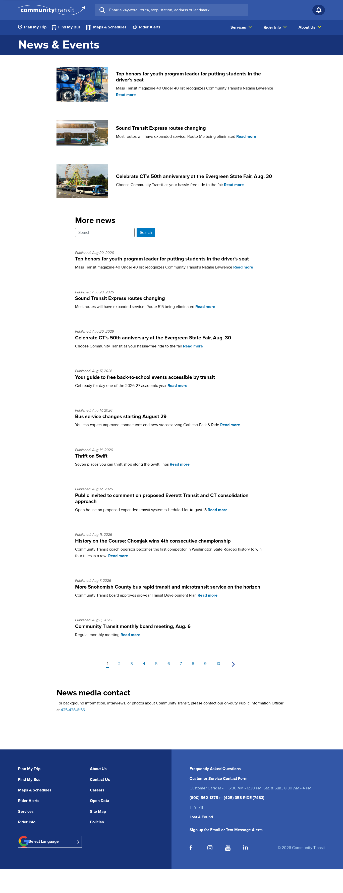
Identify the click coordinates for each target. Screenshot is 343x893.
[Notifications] (318, 10)
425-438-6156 (73, 709)
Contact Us (100, 779)
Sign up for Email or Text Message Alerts (226, 829)
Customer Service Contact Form (219, 778)
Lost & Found (201, 817)
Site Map (98, 811)
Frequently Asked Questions (215, 768)
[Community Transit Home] (51, 10)
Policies (97, 822)
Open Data (99, 800)
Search (146, 232)
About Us (98, 768)
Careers (97, 790)
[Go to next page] (233, 664)
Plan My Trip (29, 768)
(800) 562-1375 (204, 797)
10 (218, 663)
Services (26, 811)
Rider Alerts (28, 800)
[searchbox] (176, 10)
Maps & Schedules (34, 790)
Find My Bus (29, 779)
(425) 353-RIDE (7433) (244, 797)
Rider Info (26, 822)
